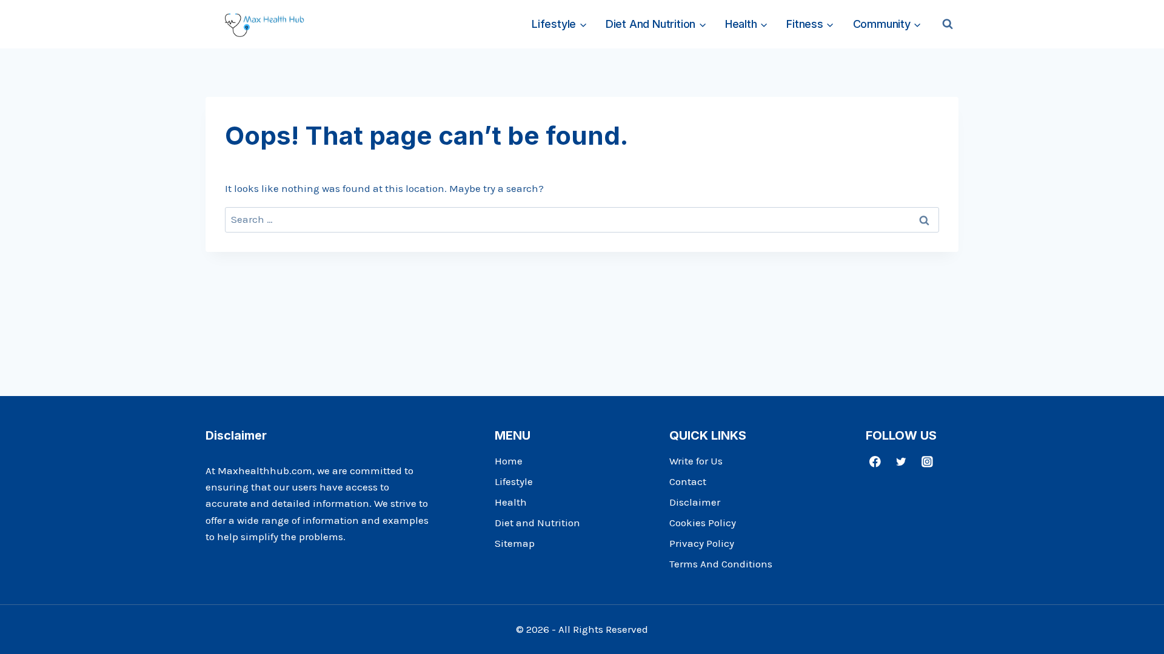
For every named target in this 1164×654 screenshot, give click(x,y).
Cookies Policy (702, 523)
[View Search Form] (947, 24)
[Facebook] (875, 462)
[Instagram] (927, 462)
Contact (687, 481)
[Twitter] (901, 462)
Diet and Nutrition (537, 523)
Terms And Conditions (720, 564)
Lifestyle (514, 481)
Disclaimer (694, 502)
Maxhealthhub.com (265, 470)
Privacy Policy (701, 543)
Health (511, 502)
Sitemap (515, 543)
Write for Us (696, 461)
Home (509, 461)
